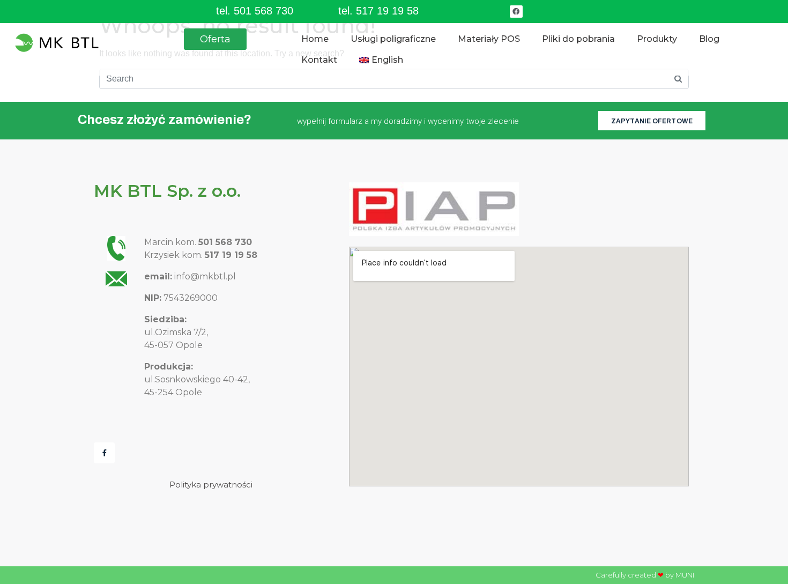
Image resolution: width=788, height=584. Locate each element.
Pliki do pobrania (578, 39)
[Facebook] (516, 11)
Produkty (657, 39)
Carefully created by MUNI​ (645, 575)
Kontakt (319, 60)
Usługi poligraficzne (393, 39)
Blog (709, 39)
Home (315, 39)
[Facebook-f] (104, 452)
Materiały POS (489, 39)
